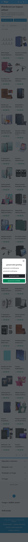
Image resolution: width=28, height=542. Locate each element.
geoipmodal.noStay (14, 276)
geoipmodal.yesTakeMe (14, 280)
